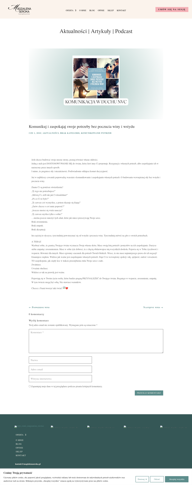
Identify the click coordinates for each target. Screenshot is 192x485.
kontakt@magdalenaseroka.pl (28, 463)
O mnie (82, 10)
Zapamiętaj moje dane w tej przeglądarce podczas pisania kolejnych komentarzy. (66, 386)
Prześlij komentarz (149, 393)
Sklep (111, 10)
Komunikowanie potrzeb (96, 133)
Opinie (101, 10)
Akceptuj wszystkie (176, 479)
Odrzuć (157, 479)
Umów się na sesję (172, 9)
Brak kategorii (70, 133)
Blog (92, 10)
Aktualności (73, 31)
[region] (96, 477)
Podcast (123, 31)
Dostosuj (141, 479)
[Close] (189, 471)
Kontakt (121, 10)
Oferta (69, 10)
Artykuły (101, 31)
